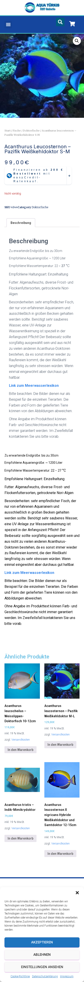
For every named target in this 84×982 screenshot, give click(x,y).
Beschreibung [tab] (21, 223)
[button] (77, 892)
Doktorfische (31, 130)
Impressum (66, 976)
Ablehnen (42, 955)
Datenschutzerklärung (45, 976)
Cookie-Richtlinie (20, 976)
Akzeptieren (42, 942)
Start (7, 130)
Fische (17, 130)
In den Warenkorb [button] (20, 750)
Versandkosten (20, 739)
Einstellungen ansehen (42, 967)
